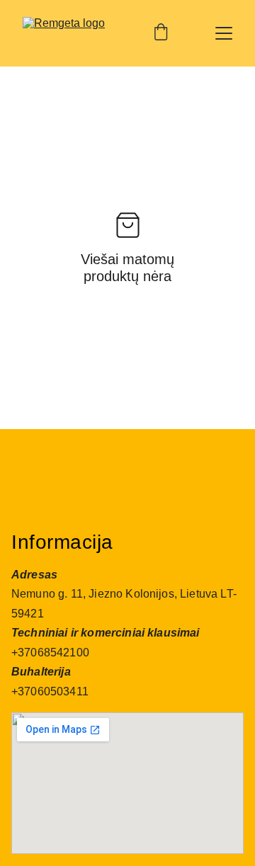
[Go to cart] (161, 33)
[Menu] (223, 33)
